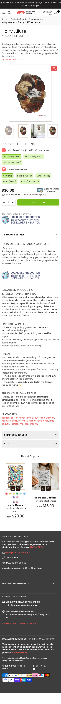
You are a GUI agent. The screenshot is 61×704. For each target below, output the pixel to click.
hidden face (35, 420)
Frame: (15, 169)
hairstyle (6, 420)
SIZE (6, 443)
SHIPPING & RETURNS (16, 434)
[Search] (9, 12)
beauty (5, 423)
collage (6, 417)
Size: (26, 150)
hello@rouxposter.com (17, 552)
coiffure (16, 420)
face (42, 417)
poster (14, 417)
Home (4, 19)
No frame (7, 175)
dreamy (34, 423)
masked (24, 423)
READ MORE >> (37, 547)
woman (50, 417)
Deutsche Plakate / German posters (27, 19)
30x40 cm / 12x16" (11, 156)
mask (25, 420)
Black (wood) (9, 181)
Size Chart (43, 150)
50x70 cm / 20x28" (12, 162)
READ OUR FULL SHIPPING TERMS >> (20, 623)
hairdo (22, 417)
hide (51, 420)
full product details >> (12, 59)
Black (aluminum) (30, 181)
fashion (14, 423)
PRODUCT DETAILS (14, 234)
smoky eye (33, 417)
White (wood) (43, 175)
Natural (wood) (24, 175)
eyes (45, 420)
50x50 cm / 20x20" (34, 156)
